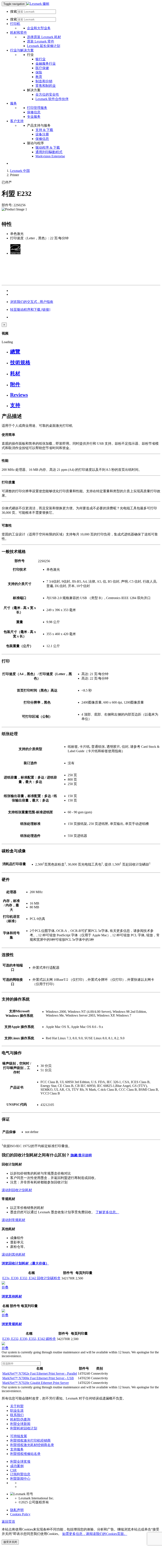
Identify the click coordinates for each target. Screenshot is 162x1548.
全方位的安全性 (47, 94)
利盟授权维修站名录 (25, 1454)
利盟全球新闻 (20, 1424)
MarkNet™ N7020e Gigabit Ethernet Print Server (35, 1383)
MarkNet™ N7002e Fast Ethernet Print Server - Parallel (39, 1373)
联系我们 (17, 1415)
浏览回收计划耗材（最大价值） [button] (25, 1263)
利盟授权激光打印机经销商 (30, 1440)
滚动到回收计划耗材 (17, 1190)
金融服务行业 (45, 63)
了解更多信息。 (107, 1212)
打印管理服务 (37, 108)
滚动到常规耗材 (13, 1220)
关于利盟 (17, 1406)
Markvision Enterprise (50, 156)
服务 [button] (13, 103)
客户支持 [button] (17, 121)
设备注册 (42, 134)
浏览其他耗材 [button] (12, 1296)
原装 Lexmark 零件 (40, 41)
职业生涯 (17, 1410)
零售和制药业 (45, 85)
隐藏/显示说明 (81, 1155)
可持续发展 (18, 1436)
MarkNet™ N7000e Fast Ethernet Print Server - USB (38, 1378)
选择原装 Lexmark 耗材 (44, 37)
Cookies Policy (20, 1514)
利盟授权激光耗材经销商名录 (32, 1445)
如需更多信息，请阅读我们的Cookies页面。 (94, 1534)
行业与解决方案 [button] (22, 50)
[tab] (85, 351)
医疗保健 (42, 68)
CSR (13, 1470)
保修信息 (33, 112)
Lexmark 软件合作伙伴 (52, 99)
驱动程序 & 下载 (47, 147)
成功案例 (17, 1466)
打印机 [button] (15, 23)
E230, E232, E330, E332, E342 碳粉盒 (29, 1339)
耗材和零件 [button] (18, 32)
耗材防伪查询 (20, 1419)
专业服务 (33, 116)
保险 (38, 72)
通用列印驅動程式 (48, 152)
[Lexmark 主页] (37, 3)
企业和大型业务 (39, 28)
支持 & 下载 (44, 130)
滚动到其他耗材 (13, 1254)
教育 (38, 77)
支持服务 (17, 1449)
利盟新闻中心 (20, 1478)
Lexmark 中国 (20, 171)
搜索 (13, 11)
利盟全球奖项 (20, 1461)
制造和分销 (43, 81)
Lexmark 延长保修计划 (43, 46)
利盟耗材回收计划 (23, 1428)
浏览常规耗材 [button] (12, 1324)
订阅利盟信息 (20, 1474)
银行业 (40, 59)
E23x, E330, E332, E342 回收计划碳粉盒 (31, 1278)
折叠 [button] (5, 1287)
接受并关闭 (10, 1542)
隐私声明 (17, 1510)
